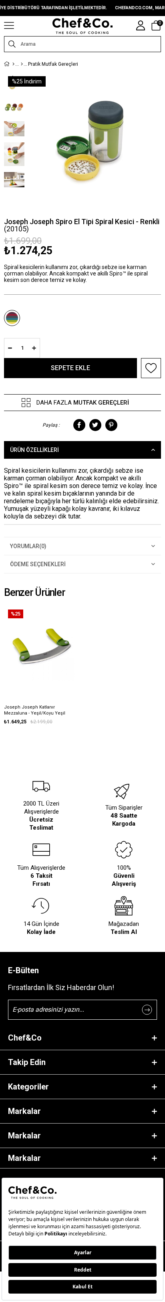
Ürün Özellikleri (34, 450)
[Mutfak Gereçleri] (22, 64)
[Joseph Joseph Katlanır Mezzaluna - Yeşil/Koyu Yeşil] (42, 643)
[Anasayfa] (13, 64)
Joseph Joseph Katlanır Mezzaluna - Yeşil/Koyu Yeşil (34, 710)
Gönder (147, 1010)
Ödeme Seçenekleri (38, 564)
